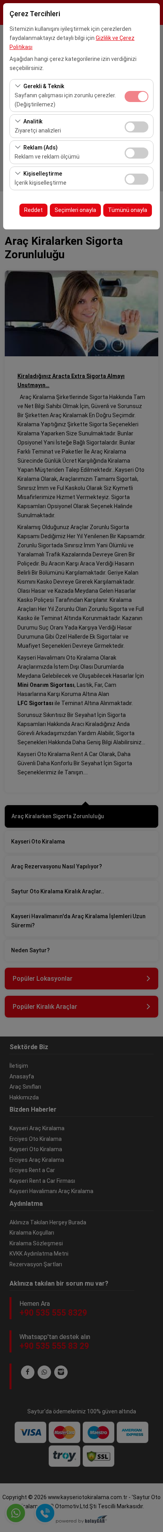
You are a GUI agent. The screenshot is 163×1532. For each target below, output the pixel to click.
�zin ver (136, 126)
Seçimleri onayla (75, 210)
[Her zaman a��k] (136, 95)
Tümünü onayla (127, 210)
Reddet (33, 210)
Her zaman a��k (136, 96)
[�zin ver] (136, 125)
